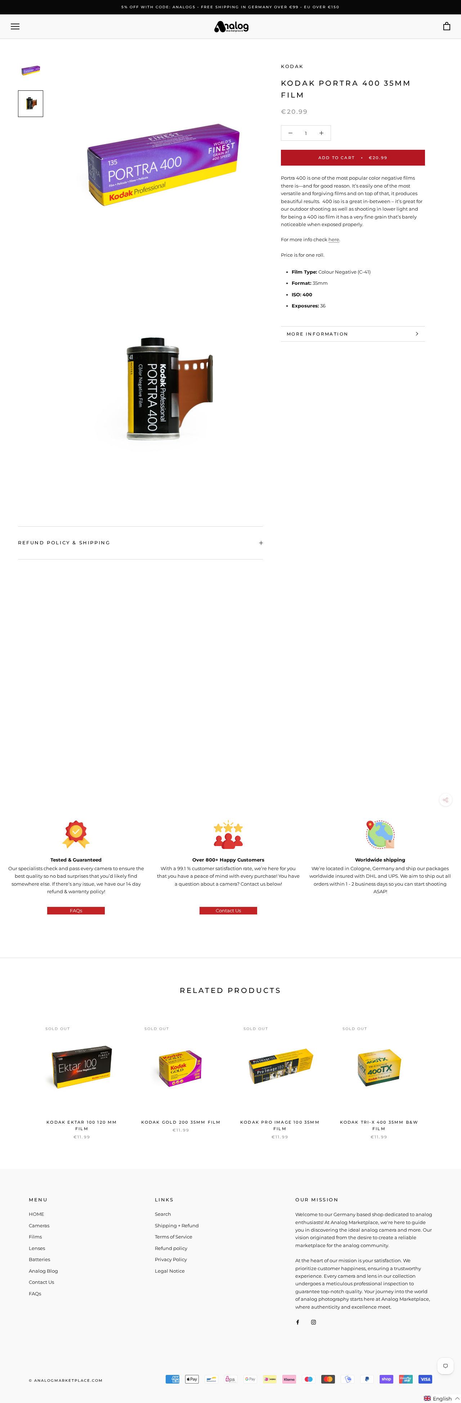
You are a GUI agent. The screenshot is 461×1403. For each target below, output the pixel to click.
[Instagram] (313, 1322)
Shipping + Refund (177, 1225)
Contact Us (228, 910)
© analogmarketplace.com (66, 1380)
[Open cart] (446, 26)
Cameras (39, 1225)
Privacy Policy (171, 1259)
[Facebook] (297, 1322)
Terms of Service (173, 1237)
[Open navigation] (15, 26)
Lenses (37, 1248)
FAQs (76, 910)
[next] (438, 1073)
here (333, 239)
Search (163, 1214)
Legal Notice (170, 1271)
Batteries (39, 1259)
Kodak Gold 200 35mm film (181, 1122)
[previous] (22, 1073)
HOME (36, 1214)
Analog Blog (43, 1271)
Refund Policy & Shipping (64, 542)
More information (317, 334)
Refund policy (171, 1248)
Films (35, 1237)
